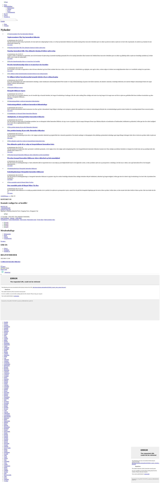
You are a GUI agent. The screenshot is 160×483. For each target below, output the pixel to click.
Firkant (9, 9)
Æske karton (23, 219)
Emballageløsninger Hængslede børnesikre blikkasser (25, 172)
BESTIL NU (4, 206)
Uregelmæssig (11, 12)
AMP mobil (18, 218)
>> (10, 196)
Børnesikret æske (31, 219)
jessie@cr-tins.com (6, 209)
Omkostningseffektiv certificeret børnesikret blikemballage (27, 104)
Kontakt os (7, 17)
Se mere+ (3, 241)
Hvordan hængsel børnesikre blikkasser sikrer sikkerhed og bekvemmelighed (33, 158)
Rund (8, 11)
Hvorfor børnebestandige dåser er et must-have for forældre (27, 64)
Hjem (5, 5)
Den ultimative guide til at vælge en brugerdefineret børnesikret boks (30, 144)
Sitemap (12, 218)
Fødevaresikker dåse (49, 219)
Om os (6, 15)
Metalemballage (8, 6)
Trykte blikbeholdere (13, 219)
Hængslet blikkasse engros (16, 91)
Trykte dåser (40, 219)
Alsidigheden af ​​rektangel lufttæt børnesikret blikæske (25, 117)
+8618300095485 (5, 208)
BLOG (6, 14)
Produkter (6, 250)
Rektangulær (10, 8)
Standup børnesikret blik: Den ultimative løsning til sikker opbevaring (31, 51)
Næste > (7, 196)
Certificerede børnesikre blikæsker (10, 261)
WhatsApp (7, 272)
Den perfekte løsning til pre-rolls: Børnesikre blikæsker (26, 130)
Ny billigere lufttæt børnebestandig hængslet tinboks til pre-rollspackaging (32, 77)
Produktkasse (4, 219)
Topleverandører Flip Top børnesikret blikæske (23, 37)
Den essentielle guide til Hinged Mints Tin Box (23, 185)
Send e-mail (4, 269)
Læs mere (9, 45)
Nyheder (6, 25)
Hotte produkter (5, 218)
